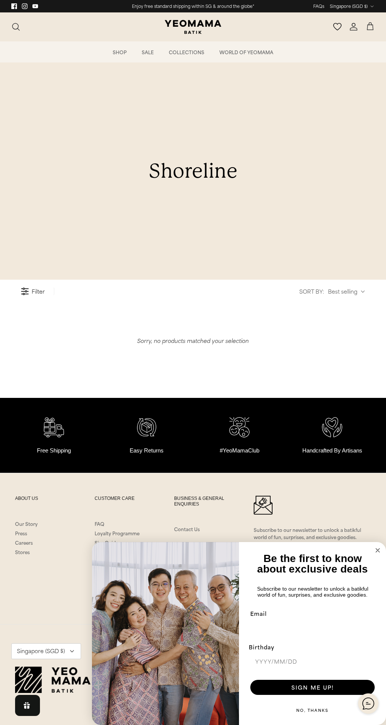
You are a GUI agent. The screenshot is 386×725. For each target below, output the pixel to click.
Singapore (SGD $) (349, 6)
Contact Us (187, 529)
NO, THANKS (312, 710)
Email (258, 613)
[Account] (353, 26)
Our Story (26, 523)
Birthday (261, 647)
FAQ (99, 523)
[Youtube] (35, 6)
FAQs (318, 6)
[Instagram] (25, 6)
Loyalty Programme (117, 533)
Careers (24, 542)
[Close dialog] (377, 550)
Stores (22, 552)
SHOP (120, 52)
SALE (148, 52)
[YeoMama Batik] (193, 27)
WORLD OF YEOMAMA (246, 52)
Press (21, 533)
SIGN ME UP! (312, 687)
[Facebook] (14, 6)
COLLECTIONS (186, 52)
